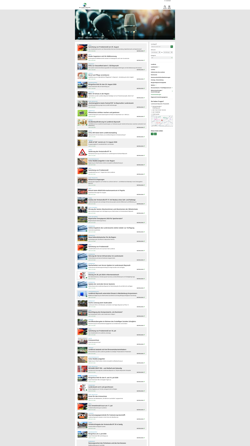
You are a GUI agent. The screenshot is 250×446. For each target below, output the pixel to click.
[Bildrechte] (173, 38)
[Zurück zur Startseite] (84, 6)
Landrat (153, 69)
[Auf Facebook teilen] (152, 134)
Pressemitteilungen (156, 94)
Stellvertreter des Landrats (158, 72)
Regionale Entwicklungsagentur (159, 97)
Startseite (80, 37)
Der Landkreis (88, 37)
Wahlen (153, 85)
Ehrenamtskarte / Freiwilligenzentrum (161, 87)
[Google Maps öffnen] (162, 121)
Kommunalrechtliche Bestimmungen (160, 77)
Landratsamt (154, 67)
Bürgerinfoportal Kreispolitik (158, 82)
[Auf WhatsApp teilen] (155, 134)
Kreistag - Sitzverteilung (157, 80)
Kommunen (154, 74)
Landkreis (153, 64)
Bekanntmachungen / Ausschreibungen (156, 91)
